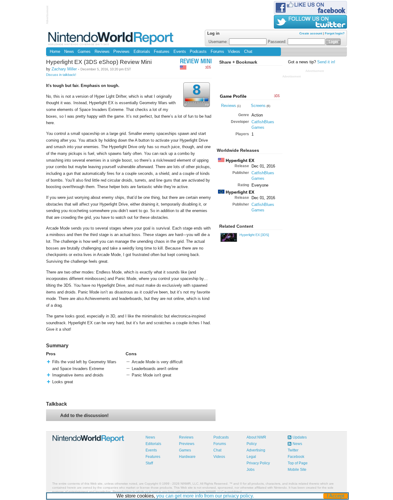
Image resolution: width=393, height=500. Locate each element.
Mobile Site (297, 469)
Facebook (296, 457)
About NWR (256, 437)
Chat (248, 51)
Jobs (251, 469)
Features (161, 51)
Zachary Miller (64, 69)
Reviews (102, 51)
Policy (252, 444)
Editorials (142, 51)
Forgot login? (334, 33)
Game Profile (233, 96)
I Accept (335, 495)
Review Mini (196, 62)
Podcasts (198, 51)
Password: (278, 42)
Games (84, 51)
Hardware (187, 457)
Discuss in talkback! (61, 75)
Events (179, 51)
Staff (149, 463)
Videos (234, 51)
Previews (121, 51)
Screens (258, 105)
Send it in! (326, 62)
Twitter (293, 450)
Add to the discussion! (84, 415)
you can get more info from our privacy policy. (205, 495)
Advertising (256, 450)
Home (55, 51)
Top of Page (298, 463)
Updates (300, 437)
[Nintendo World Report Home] (111, 38)
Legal (251, 457)
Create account (310, 33)
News (69, 51)
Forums (217, 51)
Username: (218, 42)
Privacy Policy (258, 463)
